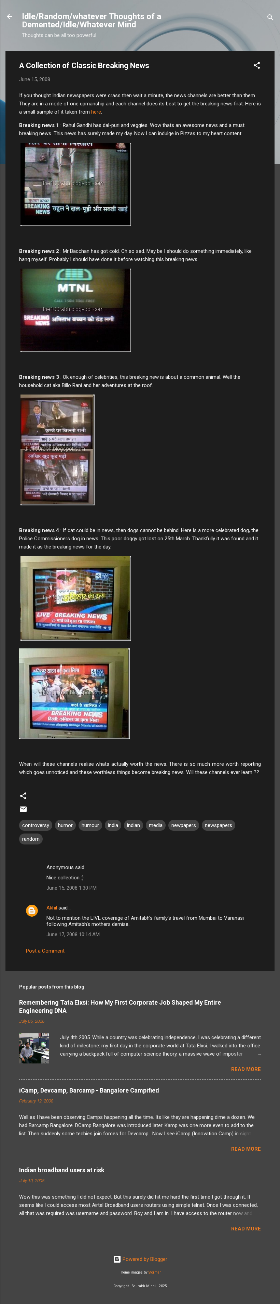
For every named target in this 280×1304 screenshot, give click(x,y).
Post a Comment (45, 951)
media (156, 825)
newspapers (218, 825)
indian (133, 825)
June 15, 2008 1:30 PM (71, 888)
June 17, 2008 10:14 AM (73, 934)
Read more (246, 1069)
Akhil (51, 908)
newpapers (183, 825)
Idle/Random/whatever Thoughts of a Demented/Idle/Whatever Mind (91, 20)
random (31, 839)
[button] (257, 66)
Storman (155, 1272)
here (96, 112)
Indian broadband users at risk (61, 1170)
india (113, 825)
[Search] (270, 18)
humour (90, 825)
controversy (35, 825)
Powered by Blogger (144, 1259)
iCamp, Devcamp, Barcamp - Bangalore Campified (89, 1090)
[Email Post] (23, 812)
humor (65, 825)
